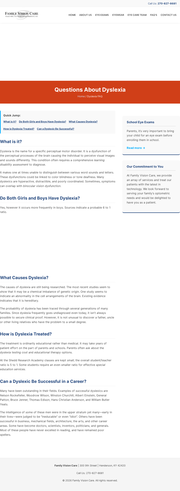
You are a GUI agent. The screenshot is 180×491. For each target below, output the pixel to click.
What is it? (9, 121)
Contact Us (168, 15)
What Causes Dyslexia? (83, 121)
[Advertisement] (90, 51)
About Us (85, 15)
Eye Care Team (137, 15)
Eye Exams (102, 15)
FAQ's (153, 15)
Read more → (136, 148)
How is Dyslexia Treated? (18, 128)
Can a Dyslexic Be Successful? (55, 128)
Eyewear (118, 15)
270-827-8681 (167, 3)
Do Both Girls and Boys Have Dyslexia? (42, 121)
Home (72, 15)
